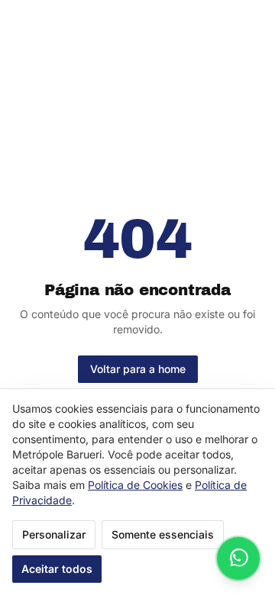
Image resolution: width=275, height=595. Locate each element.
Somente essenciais (163, 534)
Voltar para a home (138, 368)
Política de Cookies (135, 484)
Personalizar (54, 534)
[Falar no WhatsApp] (238, 558)
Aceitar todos (56, 568)
